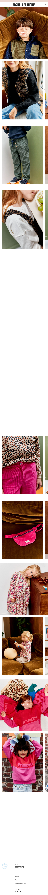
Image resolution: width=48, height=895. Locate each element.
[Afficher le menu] (3, 5)
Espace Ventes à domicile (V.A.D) (20, 883)
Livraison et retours (18, 875)
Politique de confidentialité (19, 882)
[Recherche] (43, 4)
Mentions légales (17, 880)
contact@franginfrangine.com (19, 866)
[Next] (44, 89)
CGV (15, 879)
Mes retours (17, 876)
